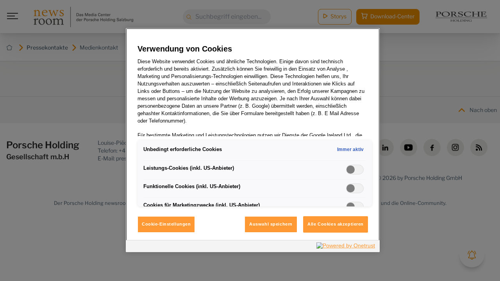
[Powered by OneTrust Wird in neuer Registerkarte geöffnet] (346, 247)
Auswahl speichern (271, 224)
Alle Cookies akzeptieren (335, 224)
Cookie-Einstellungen (166, 224)
